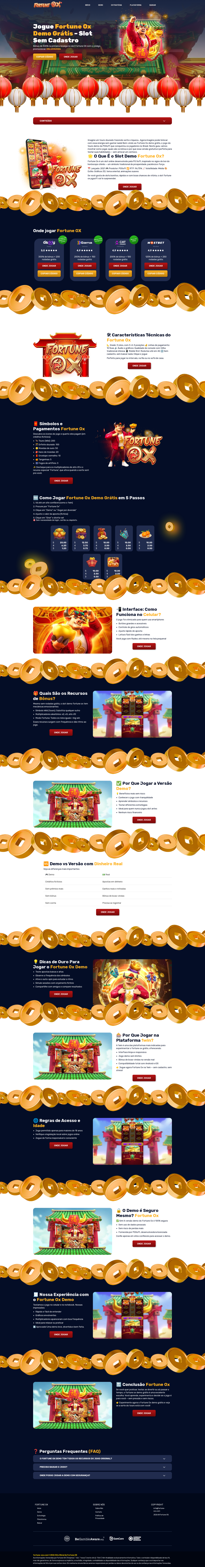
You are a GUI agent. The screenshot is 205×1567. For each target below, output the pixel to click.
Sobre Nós (99, 1508)
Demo (100, 5)
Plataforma (135, 5)
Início (87, 5)
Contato (98, 1512)
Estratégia (116, 5)
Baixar (152, 5)
